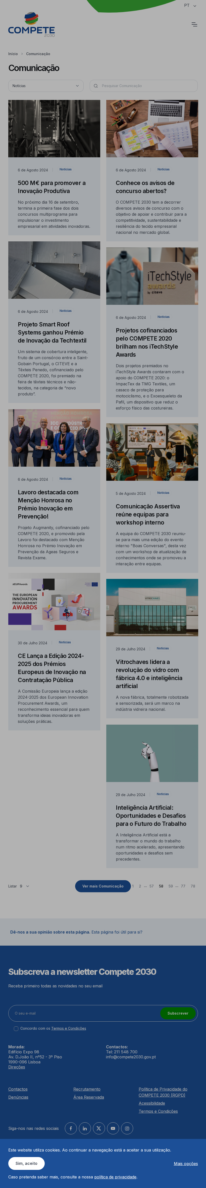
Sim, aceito (26, 1163)
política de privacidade (115, 1176)
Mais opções (186, 1163)
